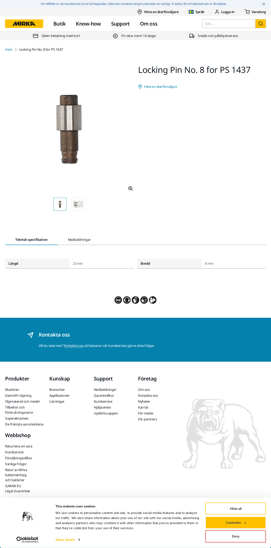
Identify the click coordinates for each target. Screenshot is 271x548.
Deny (235, 536)
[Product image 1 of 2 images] (69, 129)
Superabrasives (16, 418)
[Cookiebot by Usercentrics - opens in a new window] (27, 540)
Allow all (236, 508)
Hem (8, 49)
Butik (59, 23)
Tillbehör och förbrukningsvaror (19, 410)
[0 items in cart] (255, 11)
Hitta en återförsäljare (161, 12)
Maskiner (12, 389)
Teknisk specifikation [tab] (31, 239)
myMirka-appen (106, 413)
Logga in (228, 12)
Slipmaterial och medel (22, 401)
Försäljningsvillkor (18, 458)
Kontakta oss (74, 345)
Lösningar (57, 401)
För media (145, 413)
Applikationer (59, 395)
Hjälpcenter (102, 407)
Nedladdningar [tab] (79, 239)
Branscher (57, 389)
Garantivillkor (104, 395)
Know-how (88, 23)
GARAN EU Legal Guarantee (17, 488)
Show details (65, 539)
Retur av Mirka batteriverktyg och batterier (16, 475)
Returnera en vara (18, 446)
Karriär (143, 407)
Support (120, 23)
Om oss (149, 23)
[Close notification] (264, 4)
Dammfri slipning (18, 395)
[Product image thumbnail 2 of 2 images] (78, 204)
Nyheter (144, 401)
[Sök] (260, 23)
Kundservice (103, 401)
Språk (199, 12)
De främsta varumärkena (24, 424)
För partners (147, 419)
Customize (233, 522)
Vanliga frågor (16, 464)
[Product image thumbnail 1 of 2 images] (59, 204)
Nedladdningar (105, 389)
